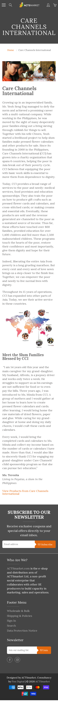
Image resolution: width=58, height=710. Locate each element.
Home (10, 50)
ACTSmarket (42, 681)
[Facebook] (9, 659)
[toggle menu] (3, 5)
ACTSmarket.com (18, 568)
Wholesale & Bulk (18, 611)
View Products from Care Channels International (25, 492)
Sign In (11, 620)
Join (45, 650)
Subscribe (47, 544)
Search (11, 625)
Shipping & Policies (19, 616)
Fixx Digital (18, 681)
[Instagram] (17, 659)
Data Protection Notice (22, 630)
